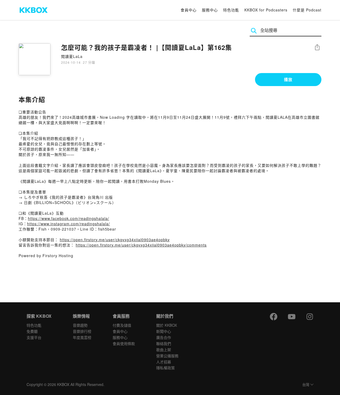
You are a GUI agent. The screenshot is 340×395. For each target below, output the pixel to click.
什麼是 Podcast (307, 9)
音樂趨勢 (80, 325)
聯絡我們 (163, 343)
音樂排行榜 (82, 331)
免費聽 (32, 331)
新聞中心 (163, 331)
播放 (288, 79)
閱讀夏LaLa (72, 56)
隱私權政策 (165, 367)
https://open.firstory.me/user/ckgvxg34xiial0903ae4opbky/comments (141, 245)
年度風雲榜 (82, 337)
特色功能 (231, 9)
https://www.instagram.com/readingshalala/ (68, 223)
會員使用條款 (124, 343)
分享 (317, 47)
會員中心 (189, 9)
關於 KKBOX (166, 325)
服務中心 (210, 9)
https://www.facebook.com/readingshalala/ (68, 218)
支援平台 (34, 337)
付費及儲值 (122, 325)
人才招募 (163, 361)
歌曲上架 (163, 349)
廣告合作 (163, 337)
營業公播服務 (167, 355)
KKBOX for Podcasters (265, 9)
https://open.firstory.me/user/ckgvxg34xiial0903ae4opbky (115, 239)
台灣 (305, 385)
